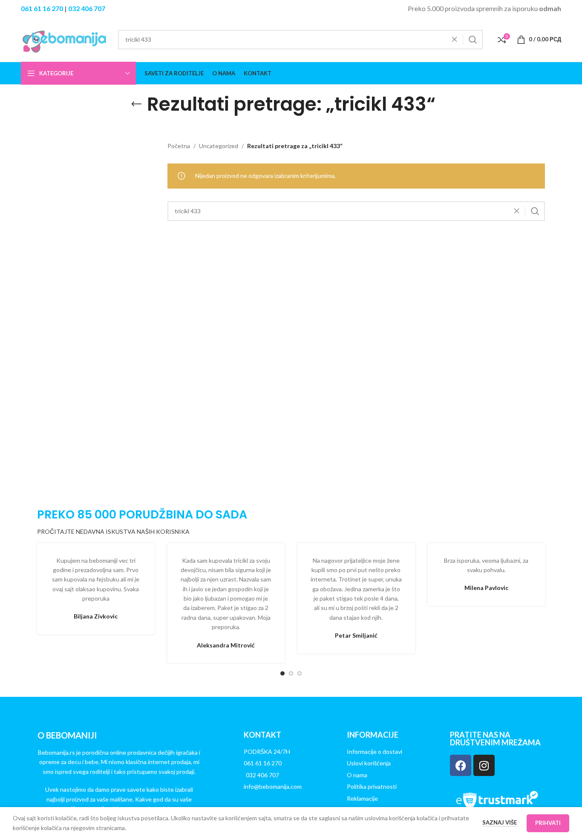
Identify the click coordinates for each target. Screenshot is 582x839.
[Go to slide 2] (291, 673)
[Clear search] (456, 39)
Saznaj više (500, 822)
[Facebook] (460, 765)
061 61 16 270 (42, 8)
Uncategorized (218, 145)
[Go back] (136, 104)
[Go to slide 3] (299, 673)
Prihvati (548, 822)
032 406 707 (86, 8)
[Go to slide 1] (282, 673)
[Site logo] (65, 38)
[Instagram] (484, 765)
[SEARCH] (473, 39)
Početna (178, 145)
